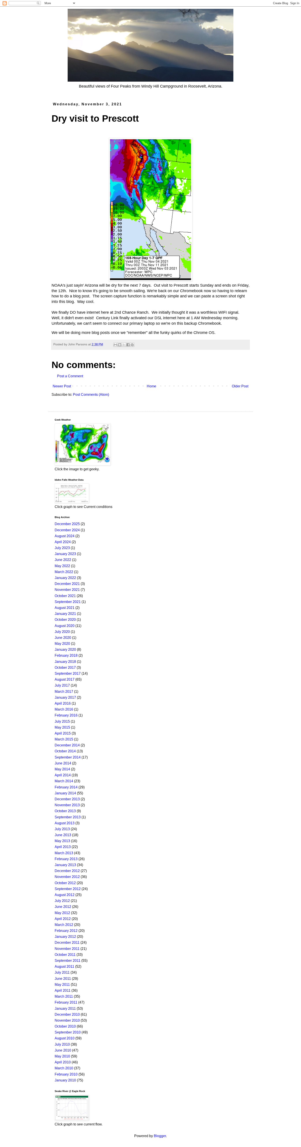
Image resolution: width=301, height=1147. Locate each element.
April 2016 (63, 703)
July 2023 (62, 548)
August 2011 (64, 966)
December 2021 (67, 584)
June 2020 (63, 637)
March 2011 (64, 996)
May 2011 (62, 984)
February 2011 (66, 1002)
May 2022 (62, 566)
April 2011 (63, 990)
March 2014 (64, 781)
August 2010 (64, 1038)
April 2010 (63, 1062)
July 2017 (62, 685)
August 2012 (64, 895)
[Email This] (115, 345)
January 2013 (65, 865)
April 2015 (63, 733)
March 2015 (64, 739)
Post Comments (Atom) (91, 394)
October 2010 (65, 1026)
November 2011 (67, 949)
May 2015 (62, 727)
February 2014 (66, 787)
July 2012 (62, 901)
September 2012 (68, 889)
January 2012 (65, 936)
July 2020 (62, 632)
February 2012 (66, 931)
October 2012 (65, 883)
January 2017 (65, 697)
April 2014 (63, 775)
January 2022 (65, 578)
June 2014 (63, 763)
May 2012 (62, 913)
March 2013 (64, 853)
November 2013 (67, 805)
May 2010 (62, 1056)
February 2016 (66, 715)
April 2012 (63, 919)
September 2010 (68, 1032)
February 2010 (66, 1074)
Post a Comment (70, 376)
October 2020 (65, 619)
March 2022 (64, 572)
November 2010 (67, 1020)
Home (151, 386)
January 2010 (65, 1080)
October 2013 (65, 811)
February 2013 (66, 859)
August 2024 (64, 536)
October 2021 (65, 596)
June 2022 (63, 560)
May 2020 (62, 643)
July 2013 (62, 829)
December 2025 (67, 524)
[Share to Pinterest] (132, 345)
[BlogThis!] (119, 345)
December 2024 (67, 530)
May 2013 (62, 841)
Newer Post (62, 386)
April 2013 (63, 847)
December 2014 (67, 745)
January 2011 (65, 1008)
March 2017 (64, 691)
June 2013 (63, 835)
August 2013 (64, 823)
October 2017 (65, 667)
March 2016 (64, 709)
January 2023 (65, 554)
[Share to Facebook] (128, 345)
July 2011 (62, 972)
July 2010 (62, 1044)
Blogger (160, 1136)
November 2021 (67, 590)
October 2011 (65, 954)
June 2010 (63, 1050)
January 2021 (65, 614)
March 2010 (64, 1068)
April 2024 (63, 542)
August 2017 (64, 679)
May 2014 (62, 769)
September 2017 (68, 673)
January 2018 (65, 661)
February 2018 (66, 655)
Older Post (240, 386)
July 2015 (62, 721)
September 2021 (68, 602)
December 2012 (67, 871)
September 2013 (68, 817)
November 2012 (67, 877)
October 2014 (65, 751)
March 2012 (64, 925)
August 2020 (64, 626)
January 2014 (65, 793)
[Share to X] (124, 345)
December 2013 (67, 799)
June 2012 (63, 907)
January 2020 (65, 649)
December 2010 (67, 1014)
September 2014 (68, 757)
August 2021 (64, 608)
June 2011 (63, 978)
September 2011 (67, 960)
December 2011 (67, 942)
